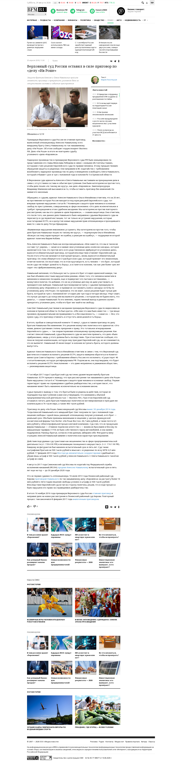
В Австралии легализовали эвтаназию (103, 113)
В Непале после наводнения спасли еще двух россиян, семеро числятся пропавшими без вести (109, 47)
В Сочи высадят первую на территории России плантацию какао (104, 105)
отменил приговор (101, 493)
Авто (119, 20)
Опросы (151, 741)
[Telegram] (115, 61)
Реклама (94, 741)
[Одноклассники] (118, 61)
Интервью (32, 20)
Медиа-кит (119, 741)
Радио (101, 741)
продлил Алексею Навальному (73, 467)
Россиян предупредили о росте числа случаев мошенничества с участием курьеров (105, 122)
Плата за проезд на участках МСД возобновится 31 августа (104, 132)
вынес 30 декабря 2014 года (101, 409)
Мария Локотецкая (109, 79)
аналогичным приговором (86, 499)
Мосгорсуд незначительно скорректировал (79, 453)
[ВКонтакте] (111, 61)
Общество (99, 20)
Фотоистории (34, 584)
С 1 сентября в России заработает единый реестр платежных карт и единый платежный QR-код (85, 47)
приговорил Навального (47, 478)
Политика (85, 20)
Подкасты (45, 20)
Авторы (144, 741)
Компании (59, 20)
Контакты (109, 741)
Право (110, 20)
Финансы (72, 20)
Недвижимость (133, 20)
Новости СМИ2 (33, 580)
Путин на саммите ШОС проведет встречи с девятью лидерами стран (37, 46)
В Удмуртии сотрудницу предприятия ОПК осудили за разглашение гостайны (105, 96)
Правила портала (132, 741)
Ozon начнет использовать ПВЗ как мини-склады (60, 45)
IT (145, 20)
